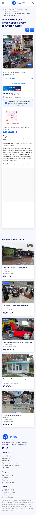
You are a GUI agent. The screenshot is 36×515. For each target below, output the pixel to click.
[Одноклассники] (16, 132)
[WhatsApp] (6, 132)
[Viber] (9, 132)
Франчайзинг (6, 458)
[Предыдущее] (27, 30)
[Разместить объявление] (30, 3)
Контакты (5, 478)
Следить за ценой (19, 83)
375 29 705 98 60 (9, 490)
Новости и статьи (7, 475)
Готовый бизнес (7, 456)
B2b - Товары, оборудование (10, 465)
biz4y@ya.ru (7, 495)
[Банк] (12, 88)
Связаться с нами (9, 492)
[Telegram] (4, 132)
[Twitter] (13, 132)
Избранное (5, 480)
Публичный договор (8, 482)
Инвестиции (5, 461)
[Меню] (3, 3)
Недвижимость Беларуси (9, 463)
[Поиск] (33, 3)
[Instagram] (11, 116)
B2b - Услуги (5, 468)
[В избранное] (30, 37)
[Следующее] (32, 30)
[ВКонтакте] (11, 132)
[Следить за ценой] (28, 245)
